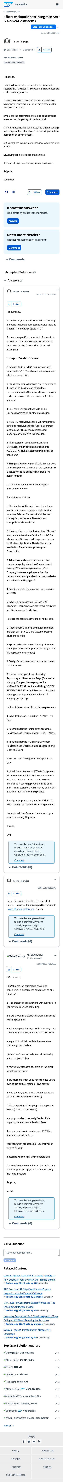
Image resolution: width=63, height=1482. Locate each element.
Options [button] (57, 27)
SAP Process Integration (14, 62)
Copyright (15, 1458)
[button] (39, 49)
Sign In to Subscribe (43, 27)
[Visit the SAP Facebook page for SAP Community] (23, 1441)
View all (7, 1425)
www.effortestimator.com (21, 909)
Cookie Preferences (15, 1475)
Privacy (15, 1450)
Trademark (16, 1467)
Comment (52, 192)
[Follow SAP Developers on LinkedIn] (39, 1441)
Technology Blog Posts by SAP (22, 1283)
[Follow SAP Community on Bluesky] (29, 1441)
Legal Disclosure (47, 1458)
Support (47, 1467)
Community (21, 4)
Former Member (21, 42)
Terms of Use (47, 1450)
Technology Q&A (13, 12)
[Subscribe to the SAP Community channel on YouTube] (34, 1441)
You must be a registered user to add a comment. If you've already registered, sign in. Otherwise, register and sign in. (29, 849)
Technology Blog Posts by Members (25, 1297)
